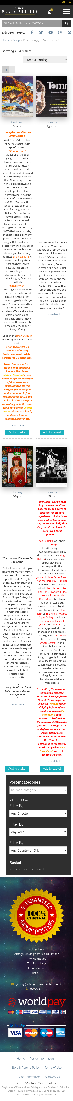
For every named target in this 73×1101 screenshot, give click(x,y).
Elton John (47, 714)
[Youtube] (50, 32)
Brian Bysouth (21, 256)
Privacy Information (28, 1076)
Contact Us (52, 1076)
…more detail (17, 425)
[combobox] (32, 23)
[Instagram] (60, 32)
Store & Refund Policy (25, 1067)
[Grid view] (5, 69)
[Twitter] (41, 32)
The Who (53, 703)
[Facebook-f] (32, 32)
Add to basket (17, 432)
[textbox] (38, 790)
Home (6, 40)
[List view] (12, 69)
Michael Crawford (13, 375)
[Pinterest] (69, 32)
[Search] (66, 23)
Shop (16, 40)
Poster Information (42, 1058)
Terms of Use (53, 1067)
